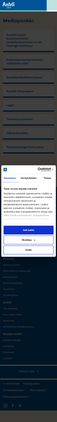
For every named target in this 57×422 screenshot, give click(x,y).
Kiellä (28, 249)
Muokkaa (27, 240)
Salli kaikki (28, 230)
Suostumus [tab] (10, 178)
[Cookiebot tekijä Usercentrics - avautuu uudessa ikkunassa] (41, 170)
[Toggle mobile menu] (52, 6)
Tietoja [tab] (47, 178)
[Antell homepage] (8, 5)
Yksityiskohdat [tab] (28, 178)
